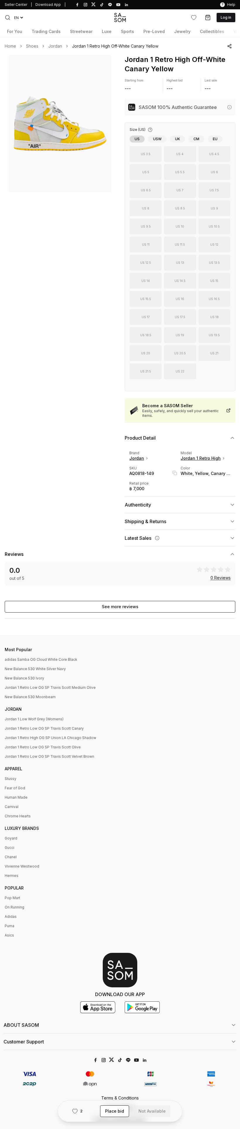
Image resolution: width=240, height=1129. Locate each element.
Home (10, 46)
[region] (60, 124)
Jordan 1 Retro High (201, 458)
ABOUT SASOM (21, 1025)
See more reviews (120, 606)
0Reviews (220, 577)
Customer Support (24, 1042)
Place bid (114, 1111)
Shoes (32, 46)
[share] (229, 46)
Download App (48, 4)
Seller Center (16, 4)
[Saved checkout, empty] (208, 17)
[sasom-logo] (120, 17)
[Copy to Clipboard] (174, 473)
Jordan (55, 46)
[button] (8, 17)
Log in (226, 17)
